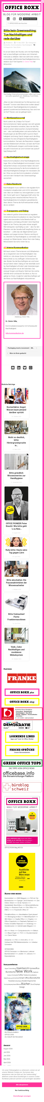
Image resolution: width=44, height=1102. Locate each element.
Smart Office (24, 978)
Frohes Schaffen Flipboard (14, 924)
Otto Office (29, 907)
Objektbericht (22, 968)
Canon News (12, 935)
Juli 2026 (7, 1052)
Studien (24, 981)
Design (22, 987)
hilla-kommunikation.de (15, 333)
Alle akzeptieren (22, 1085)
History (9, 975)
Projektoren (35, 972)
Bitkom (35, 931)
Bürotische (10, 972)
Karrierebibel (9, 898)
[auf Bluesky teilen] (25, 368)
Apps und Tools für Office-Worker (22, 739)
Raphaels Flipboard (26, 921)
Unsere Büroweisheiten (22, 752)
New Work (17, 47)
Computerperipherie (10, 984)
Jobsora (29, 954)
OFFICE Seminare (11, 951)
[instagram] (14, 18)
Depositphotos (10, 956)
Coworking (12, 968)
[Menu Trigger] (42, 1)
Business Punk (17, 907)
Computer (15, 975)
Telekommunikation (30, 975)
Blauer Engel (12, 933)
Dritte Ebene (18, 981)
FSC (16, 940)
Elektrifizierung (8, 978)
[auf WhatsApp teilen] (31, 368)
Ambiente (8, 940)
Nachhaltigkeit (27, 45)
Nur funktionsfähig (22, 1090)
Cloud (32, 984)
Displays (37, 984)
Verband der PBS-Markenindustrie (16, 942)
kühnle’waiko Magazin (25, 926)
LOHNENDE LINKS (22, 736)
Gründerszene (9, 926)
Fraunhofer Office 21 (21, 910)
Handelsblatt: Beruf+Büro (13, 905)
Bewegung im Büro (14, 917)
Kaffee (20, 975)
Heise (12, 931)
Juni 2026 (7, 1056)
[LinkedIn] (8, 18)
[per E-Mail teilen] (13, 368)
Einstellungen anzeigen (22, 1096)
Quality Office (20, 919)
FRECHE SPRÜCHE (22, 749)
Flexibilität (11, 981)
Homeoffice (34, 968)
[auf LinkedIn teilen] (19, 368)
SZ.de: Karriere (22, 903)
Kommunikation (16, 45)
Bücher (25, 984)
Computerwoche (24, 931)
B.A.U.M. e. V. (25, 940)
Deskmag (30, 924)
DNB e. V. (8, 910)
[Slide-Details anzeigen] (22, 678)
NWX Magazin (22, 898)
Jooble (20, 954)
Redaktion (9, 43)
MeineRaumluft (29, 917)
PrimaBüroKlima (10, 914)
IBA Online (8, 919)
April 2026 (7, 1062)
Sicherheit (16, 978)
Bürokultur (7, 45)
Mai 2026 (7, 1059)
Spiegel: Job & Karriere (25, 900)
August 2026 (8, 1049)
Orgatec (31, 919)
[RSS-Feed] (20, 18)
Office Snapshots (11, 921)
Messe (18, 984)
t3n (6, 931)
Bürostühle (35, 978)
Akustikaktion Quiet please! (28, 914)
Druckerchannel (32, 933)
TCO (21, 933)
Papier (6, 968)
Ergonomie (32, 981)
